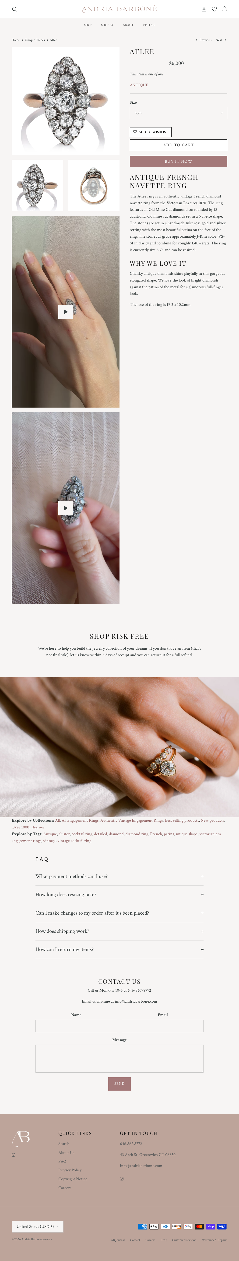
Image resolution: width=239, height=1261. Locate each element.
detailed (100, 834)
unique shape (187, 834)
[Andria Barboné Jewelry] (120, 9)
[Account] (203, 9)
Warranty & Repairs (214, 1240)
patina (169, 834)
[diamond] (65, 312)
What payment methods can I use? (71, 876)
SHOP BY (107, 25)
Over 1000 (20, 827)
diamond (116, 834)
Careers (64, 1188)
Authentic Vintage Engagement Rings (131, 820)
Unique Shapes (35, 40)
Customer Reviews (184, 1240)
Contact (135, 1240)
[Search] (14, 9)
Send (119, 1083)
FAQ (62, 1161)
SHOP (88, 25)
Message (119, 1040)
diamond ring (137, 834)
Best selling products (182, 820)
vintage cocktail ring (74, 840)
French (156, 834)
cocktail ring (82, 834)
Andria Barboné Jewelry (36, 1239)
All (57, 820)
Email (163, 1015)
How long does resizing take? (65, 894)
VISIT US (149, 25)
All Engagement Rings (80, 820)
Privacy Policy (69, 1170)
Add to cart (178, 145)
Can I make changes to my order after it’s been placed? (92, 912)
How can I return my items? (64, 949)
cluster (64, 834)
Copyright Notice (72, 1179)
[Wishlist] (214, 9)
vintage (49, 840)
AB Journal (118, 1240)
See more (38, 827)
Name (76, 1015)
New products (212, 820)
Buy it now (178, 161)
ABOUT (128, 25)
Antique (50, 834)
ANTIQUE (139, 85)
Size (133, 102)
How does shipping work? (62, 931)
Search (63, 1143)
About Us (66, 1152)
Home (16, 40)
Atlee (53, 40)
